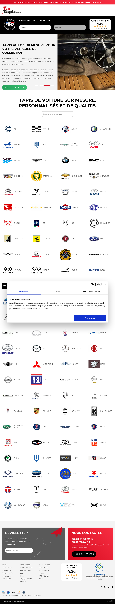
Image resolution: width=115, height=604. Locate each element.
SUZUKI (103, 474)
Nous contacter (84, 554)
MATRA (103, 333)
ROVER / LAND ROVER (18, 427)
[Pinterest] (112, 587)
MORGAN (75, 364)
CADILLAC (18, 176)
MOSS (102, 364)
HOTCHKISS (76, 254)
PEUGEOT (47, 395)
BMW (74, 160)
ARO (44, 145)
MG (101, 348)
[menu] (110, 9)
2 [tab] (41, 85)
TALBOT (17, 489)
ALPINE (17, 145)
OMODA (75, 380)
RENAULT (75, 411)
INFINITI (46, 270)
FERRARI (46, 239)
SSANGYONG (19, 474)
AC (15, 129)
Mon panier (6, 579)
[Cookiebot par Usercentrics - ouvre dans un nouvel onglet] (92, 284)
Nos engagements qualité (26, 579)
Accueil (4, 565)
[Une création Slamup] (110, 601)
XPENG (103, 505)
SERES (74, 442)
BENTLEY (47, 160)
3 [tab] (47, 85)
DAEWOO (104, 192)
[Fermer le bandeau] (105, 285)
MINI (16, 364)
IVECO (103, 270)
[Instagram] (104, 587)
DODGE (17, 223)
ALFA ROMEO (106, 129)
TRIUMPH (104, 489)
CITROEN (18, 192)
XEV (73, 505)
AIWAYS (46, 129)
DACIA (74, 192)
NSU (44, 380)
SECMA (46, 442)
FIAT (73, 239)
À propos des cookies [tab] (91, 291)
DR (44, 223)
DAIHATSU (18, 207)
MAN (45, 333)
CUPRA (46, 192)
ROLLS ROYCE (106, 411)
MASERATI (76, 333)
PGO (73, 395)
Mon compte (25, 565)
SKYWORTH (47, 458)
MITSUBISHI (48, 364)
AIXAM (74, 129)
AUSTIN (17, 160)
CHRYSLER (104, 176)
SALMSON (76, 427)
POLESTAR (104, 395)
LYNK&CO (18, 333)
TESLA (45, 489)
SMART (74, 458)
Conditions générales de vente (14, 595)
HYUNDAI (18, 270)
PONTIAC (18, 411)
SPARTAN (104, 458)
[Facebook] (101, 587)
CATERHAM (47, 176)
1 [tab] (36, 85)
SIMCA (103, 442)
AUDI (102, 145)
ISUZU (74, 270)
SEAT (16, 442)
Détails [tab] (57, 291)
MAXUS (17, 348)
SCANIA (103, 427)
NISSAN (17, 380)
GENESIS (17, 254)
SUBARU (46, 474)
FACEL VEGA (19, 239)
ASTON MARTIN (74, 145)
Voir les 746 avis (101, 28)
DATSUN (75, 207)
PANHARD (18, 395)
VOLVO (46, 505)
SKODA (17, 458)
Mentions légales (34, 595)
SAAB (45, 427)
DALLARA (47, 207)
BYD (102, 160)
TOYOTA (75, 489)
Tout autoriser (90, 318)
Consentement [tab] (24, 291)
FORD (102, 239)
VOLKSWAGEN (20, 505)
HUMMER (104, 254)
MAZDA (46, 348)
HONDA (46, 254)
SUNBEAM (76, 474)
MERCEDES (76, 348)
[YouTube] (108, 587)
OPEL (102, 380)
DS (73, 223)
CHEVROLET (77, 176)
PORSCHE (47, 411)
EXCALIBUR (105, 223)
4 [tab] (52, 85)
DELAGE (103, 207)
